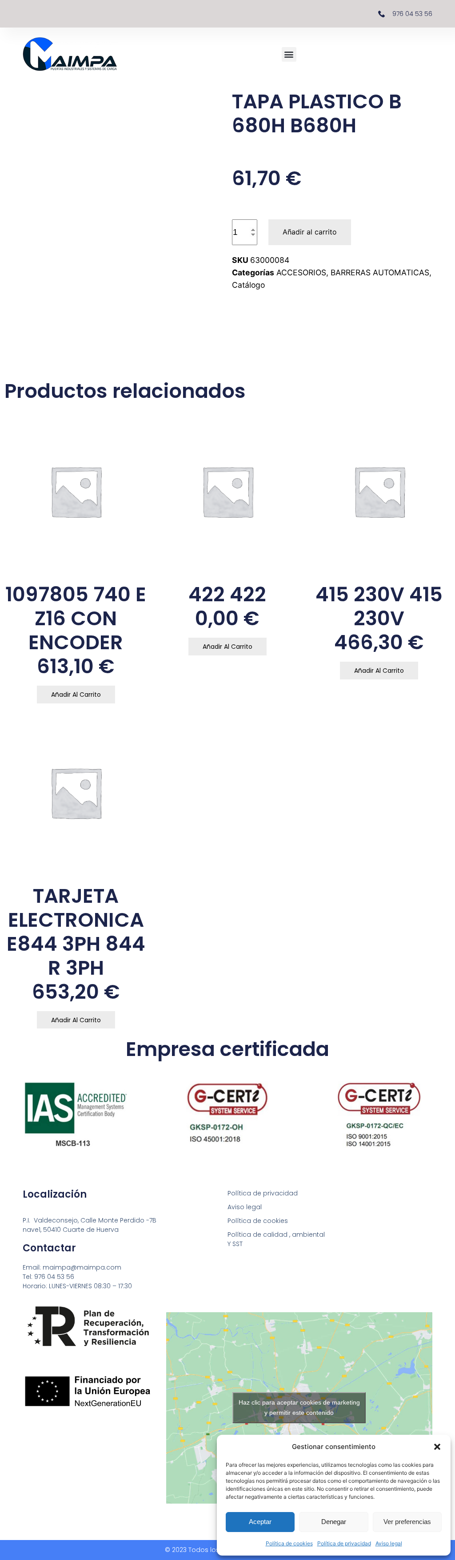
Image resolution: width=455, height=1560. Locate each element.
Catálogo (248, 285)
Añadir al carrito (310, 231)
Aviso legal (388, 1543)
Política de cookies (289, 1543)
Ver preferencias (407, 1521)
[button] (437, 1446)
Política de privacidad (344, 1543)
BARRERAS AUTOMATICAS (380, 272)
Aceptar (260, 1521)
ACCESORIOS (301, 272)
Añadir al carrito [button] (76, 694)
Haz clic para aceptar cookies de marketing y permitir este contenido (299, 1407)
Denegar (333, 1521)
